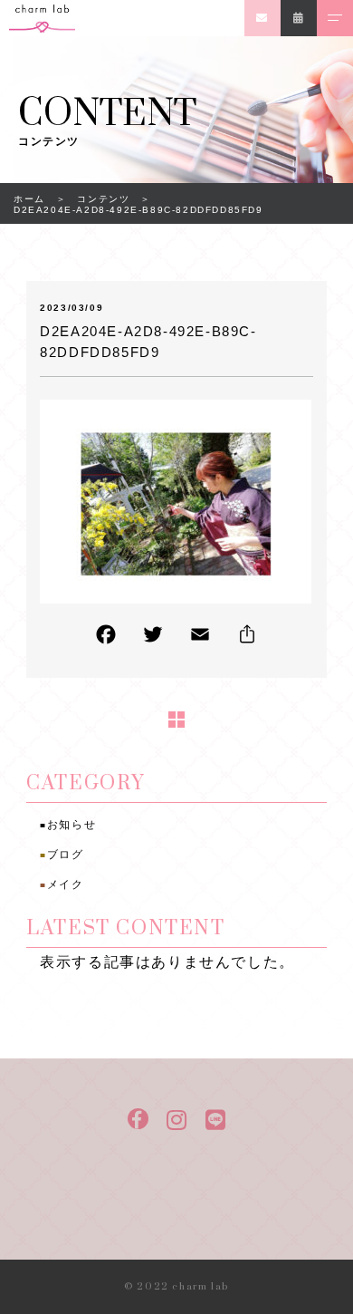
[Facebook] (105, 638)
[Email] (200, 638)
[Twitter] (152, 638)
